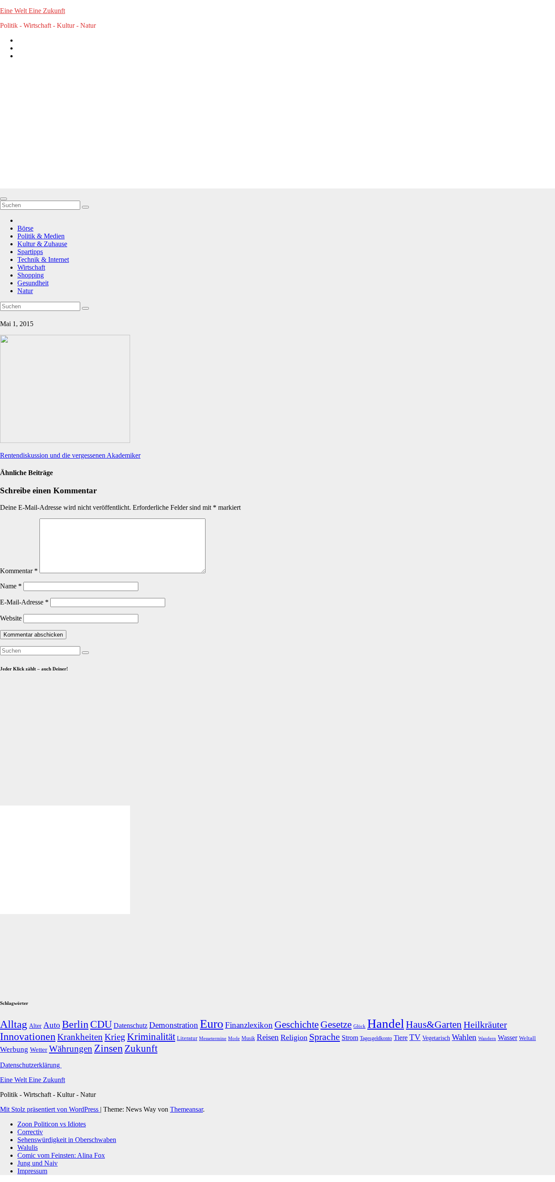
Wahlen (464, 1037)
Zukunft (140, 1048)
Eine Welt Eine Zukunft (32, 10)
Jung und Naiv (37, 1163)
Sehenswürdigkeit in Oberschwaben (66, 1139)
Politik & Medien (41, 236)
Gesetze (336, 1024)
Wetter (38, 1049)
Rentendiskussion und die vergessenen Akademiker (70, 455)
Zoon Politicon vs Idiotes (51, 1124)
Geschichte (296, 1024)
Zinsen (108, 1048)
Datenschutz (130, 1025)
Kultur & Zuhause (42, 244)
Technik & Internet (43, 259)
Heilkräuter (485, 1024)
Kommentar (19, 570)
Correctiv (30, 1132)
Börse (25, 228)
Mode (234, 1038)
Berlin (75, 1024)
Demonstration (173, 1025)
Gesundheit (33, 283)
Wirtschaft (31, 267)
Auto (51, 1025)
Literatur (187, 1038)
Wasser (507, 1037)
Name (11, 586)
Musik (248, 1038)
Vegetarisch (436, 1038)
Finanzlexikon (249, 1025)
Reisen (268, 1037)
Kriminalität (151, 1036)
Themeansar (186, 1109)
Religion (294, 1037)
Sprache (324, 1037)
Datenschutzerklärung (31, 1065)
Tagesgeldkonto (376, 1038)
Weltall (527, 1038)
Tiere (401, 1037)
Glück (359, 1026)
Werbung (14, 1049)
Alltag (13, 1024)
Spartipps (30, 251)
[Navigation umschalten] (3, 199)
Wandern (487, 1038)
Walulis (27, 1147)
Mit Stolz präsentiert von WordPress (50, 1109)
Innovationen (28, 1036)
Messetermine (212, 1038)
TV (415, 1037)
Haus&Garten (434, 1024)
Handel (385, 1023)
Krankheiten (80, 1037)
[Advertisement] (277, 127)
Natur (25, 290)
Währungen (70, 1048)
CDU (101, 1024)
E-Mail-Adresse (24, 602)
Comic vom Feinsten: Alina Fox (61, 1155)
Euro (211, 1023)
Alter (35, 1025)
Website (11, 618)
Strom (350, 1037)
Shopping (30, 275)
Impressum (32, 1171)
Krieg (114, 1037)
